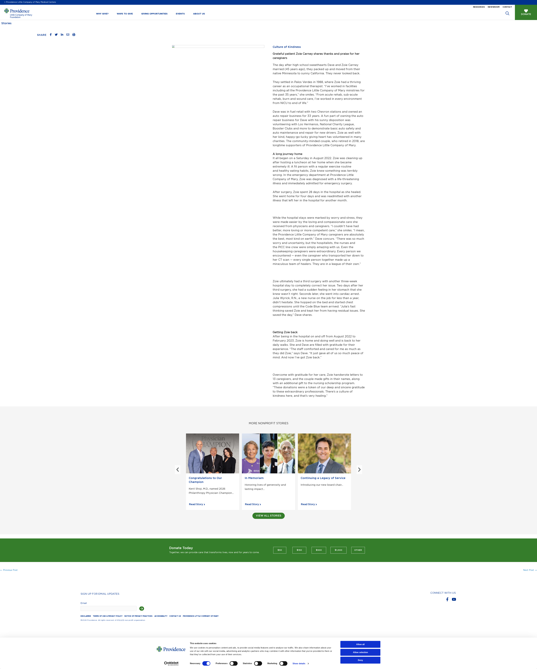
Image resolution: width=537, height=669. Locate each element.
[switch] (234, 663)
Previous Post (9, 570)
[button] (177, 469)
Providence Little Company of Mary (201, 616)
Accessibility (160, 616)
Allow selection (360, 652)
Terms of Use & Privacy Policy (108, 616)
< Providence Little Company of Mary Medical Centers (30, 2)
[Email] (69, 35)
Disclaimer (86, 616)
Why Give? (102, 14)
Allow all (360, 644)
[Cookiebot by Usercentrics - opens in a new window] (171, 663)
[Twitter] (57, 35)
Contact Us (175, 616)
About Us (199, 14)
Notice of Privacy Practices (138, 616)
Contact (507, 7)
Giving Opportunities (154, 14)
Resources (479, 7)
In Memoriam (254, 478)
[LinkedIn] (63, 35)
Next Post (530, 570)
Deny (360, 660)
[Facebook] (51, 35)
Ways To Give (125, 14)
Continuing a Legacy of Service (323, 478)
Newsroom (494, 7)
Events (180, 14)
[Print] (75, 35)
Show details (299, 663)
